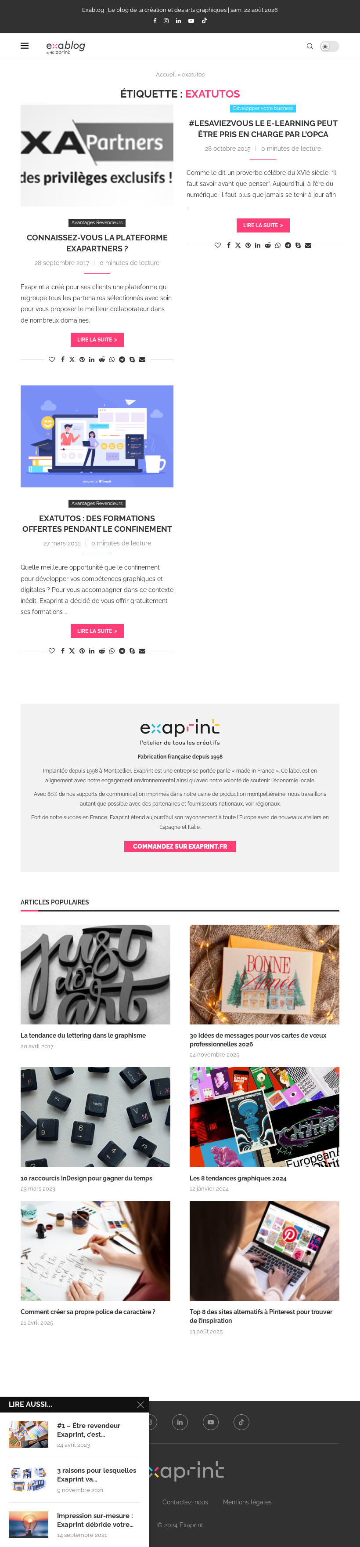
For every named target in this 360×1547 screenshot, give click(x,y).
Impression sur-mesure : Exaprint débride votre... (95, 1520)
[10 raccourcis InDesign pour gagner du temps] (95, 1117)
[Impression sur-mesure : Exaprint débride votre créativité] (28, 1524)
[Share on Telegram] (122, 359)
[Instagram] (166, 21)
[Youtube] (191, 21)
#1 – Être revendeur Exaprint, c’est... (88, 1430)
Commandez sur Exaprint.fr (180, 846)
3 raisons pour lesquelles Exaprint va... (96, 1475)
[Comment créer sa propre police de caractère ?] (95, 1251)
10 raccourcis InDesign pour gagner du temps (86, 1178)
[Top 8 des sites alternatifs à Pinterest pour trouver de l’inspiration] (264, 1251)
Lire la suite (94, 340)
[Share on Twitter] (72, 359)
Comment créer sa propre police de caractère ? (88, 1311)
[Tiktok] (204, 21)
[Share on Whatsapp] (112, 359)
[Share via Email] (142, 359)
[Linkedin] (178, 21)
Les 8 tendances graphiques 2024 (238, 1178)
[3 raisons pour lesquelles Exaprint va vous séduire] (28, 1479)
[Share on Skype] (132, 359)
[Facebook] (154, 21)
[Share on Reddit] (102, 359)
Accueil (166, 74)
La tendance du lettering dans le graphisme (83, 1035)
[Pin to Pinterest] (82, 359)
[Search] (310, 46)
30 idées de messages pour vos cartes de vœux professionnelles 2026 (258, 1040)
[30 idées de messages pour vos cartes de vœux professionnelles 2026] (264, 974)
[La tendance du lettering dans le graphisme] (95, 974)
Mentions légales (247, 1502)
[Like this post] (52, 359)
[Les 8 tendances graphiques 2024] (264, 1117)
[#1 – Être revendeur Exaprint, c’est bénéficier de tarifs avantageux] (28, 1434)
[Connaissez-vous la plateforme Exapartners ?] (97, 156)
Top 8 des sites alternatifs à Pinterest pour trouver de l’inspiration (261, 1316)
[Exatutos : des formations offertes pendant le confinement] (97, 436)
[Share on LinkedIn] (91, 359)
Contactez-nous (185, 1502)
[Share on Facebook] (63, 359)
